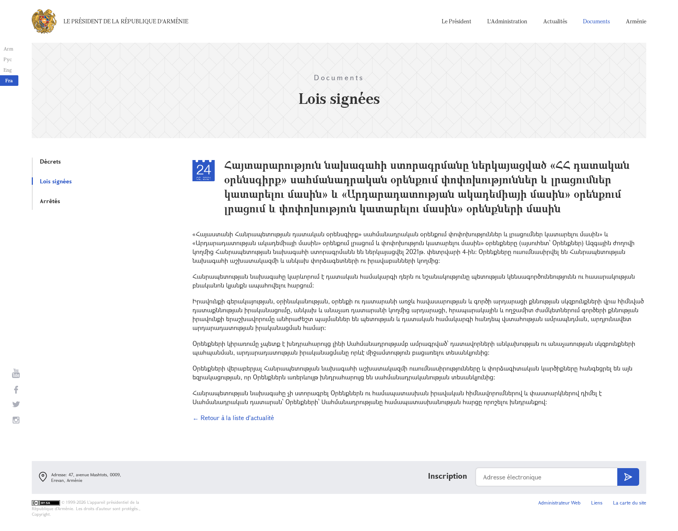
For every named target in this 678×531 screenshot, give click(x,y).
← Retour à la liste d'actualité (233, 417)
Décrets (50, 161)
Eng (8, 69)
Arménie (636, 21)
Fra (9, 80)
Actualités (555, 21)
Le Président (456, 21)
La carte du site (629, 502)
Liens (596, 502)
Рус (8, 59)
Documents (596, 21)
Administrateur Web (559, 502)
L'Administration (507, 21)
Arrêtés (50, 201)
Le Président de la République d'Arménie (126, 21)
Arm (8, 48)
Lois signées (56, 181)
